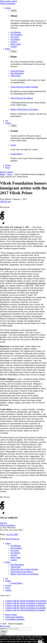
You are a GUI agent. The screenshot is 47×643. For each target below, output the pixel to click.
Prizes (7, 49)
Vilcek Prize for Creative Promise (24, 87)
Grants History (16, 154)
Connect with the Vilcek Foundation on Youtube (25, 610)
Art (6, 121)
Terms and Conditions (14, 617)
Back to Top (5, 626)
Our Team (14, 37)
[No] (43, 642)
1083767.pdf (5, 201)
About (7, 8)
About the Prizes (17, 71)
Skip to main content (8, 1)
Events (8, 165)
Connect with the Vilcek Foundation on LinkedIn (25, 608)
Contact (13, 46)
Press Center (15, 44)
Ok (40, 642)
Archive (13, 42)
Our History (15, 39)
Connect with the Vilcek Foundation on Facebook (25, 601)
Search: (3, 628)
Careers (8, 590)
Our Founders (16, 35)
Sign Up (3, 172)
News (7, 167)
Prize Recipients (17, 73)
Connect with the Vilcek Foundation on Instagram (25, 603)
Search (10, 172)
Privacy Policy (11, 614)
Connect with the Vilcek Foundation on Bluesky (25, 605)
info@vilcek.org (12, 539)
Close (3, 634)
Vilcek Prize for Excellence (21, 98)
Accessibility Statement (14, 619)
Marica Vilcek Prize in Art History (24, 109)
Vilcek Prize (15, 75)
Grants (8, 123)
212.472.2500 (12, 534)
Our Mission (15, 32)
